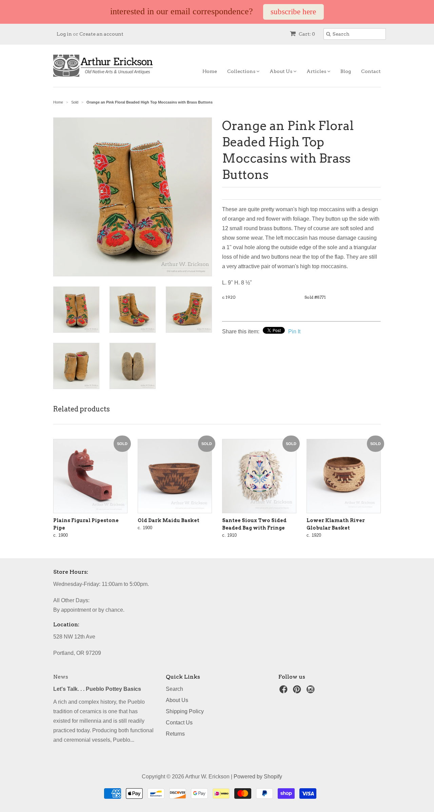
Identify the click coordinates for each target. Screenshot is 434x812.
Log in (64, 34)
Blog (345, 71)
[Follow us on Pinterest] (298, 691)
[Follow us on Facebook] (284, 691)
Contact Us (179, 722)
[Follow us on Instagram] (312, 691)
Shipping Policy (185, 711)
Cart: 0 (306, 34)
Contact (371, 71)
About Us (281, 71)
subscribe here (293, 11)
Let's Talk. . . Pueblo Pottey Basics (97, 689)
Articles (317, 71)
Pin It (294, 331)
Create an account (101, 34)
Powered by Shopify (258, 776)
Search (174, 689)
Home (209, 71)
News (60, 676)
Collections (241, 71)
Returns (175, 734)
